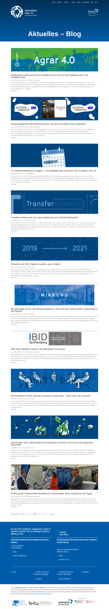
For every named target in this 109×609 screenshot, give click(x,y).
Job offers (63, 534)
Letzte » (52, 514)
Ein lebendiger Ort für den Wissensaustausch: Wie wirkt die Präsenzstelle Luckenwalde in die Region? (54, 310)
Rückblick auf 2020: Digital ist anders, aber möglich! (36, 264)
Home (54, 2)
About (78, 2)
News (59, 2)
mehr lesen (14, 90)
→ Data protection (64, 579)
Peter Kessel (16, 127)
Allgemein (32, 80)
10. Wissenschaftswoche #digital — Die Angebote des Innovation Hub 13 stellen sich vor (53, 170)
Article (32, 267)
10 (43, 514)
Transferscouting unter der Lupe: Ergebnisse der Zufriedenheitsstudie (44, 217)
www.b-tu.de (63, 559)
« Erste (23, 514)
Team (73, 2)
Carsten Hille (16, 80)
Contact (62, 532)
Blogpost (38, 80)
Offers (66, 2)
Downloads (85, 2)
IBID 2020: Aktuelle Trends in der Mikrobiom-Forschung (38, 349)
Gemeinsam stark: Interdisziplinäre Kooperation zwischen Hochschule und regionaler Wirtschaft (52, 443)
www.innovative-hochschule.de (40, 594)
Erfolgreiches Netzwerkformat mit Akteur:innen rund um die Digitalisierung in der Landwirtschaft (49, 76)
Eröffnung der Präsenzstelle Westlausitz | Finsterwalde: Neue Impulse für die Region (52, 493)
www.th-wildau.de (19, 556)
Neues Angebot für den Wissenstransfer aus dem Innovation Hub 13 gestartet (48, 124)
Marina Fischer (17, 220)
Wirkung (33, 220)
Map (14, 552)
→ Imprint (37, 579)
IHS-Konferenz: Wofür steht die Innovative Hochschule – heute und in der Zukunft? (51, 396)
